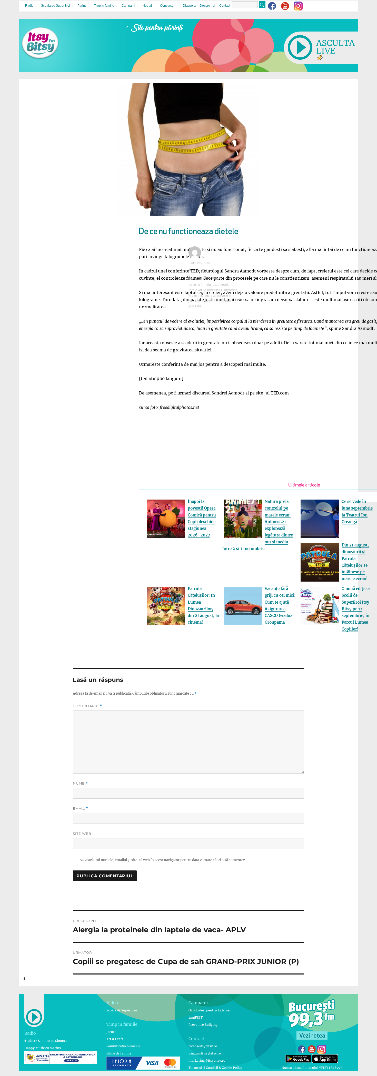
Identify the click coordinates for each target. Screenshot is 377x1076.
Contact (224, 5)
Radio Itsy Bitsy (199, 263)
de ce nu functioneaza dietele (209, 285)
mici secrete (207, 295)
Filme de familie (118, 1053)
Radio (29, 5)
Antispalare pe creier (203, 277)
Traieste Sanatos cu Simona (45, 1041)
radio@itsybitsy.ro (202, 1046)
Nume (80, 783)
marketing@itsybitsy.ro (206, 1060)
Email (80, 808)
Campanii (128, 5)
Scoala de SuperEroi (55, 5)
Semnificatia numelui (123, 1046)
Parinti (81, 5)
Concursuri (167, 5)
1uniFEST (195, 1017)
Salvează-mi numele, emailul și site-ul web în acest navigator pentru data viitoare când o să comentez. (163, 860)
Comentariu (87, 706)
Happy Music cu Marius (42, 1048)
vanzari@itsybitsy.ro (204, 1053)
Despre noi (207, 5)
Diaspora (189, 5)
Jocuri (111, 1032)
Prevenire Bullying (202, 1025)
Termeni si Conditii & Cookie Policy (215, 1068)
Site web (82, 833)
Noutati (148, 5)
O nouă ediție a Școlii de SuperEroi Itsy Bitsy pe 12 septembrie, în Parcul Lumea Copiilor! (356, 609)
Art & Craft (114, 1039)
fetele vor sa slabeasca (204, 290)
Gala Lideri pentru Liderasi (209, 1010)
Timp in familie (104, 5)
